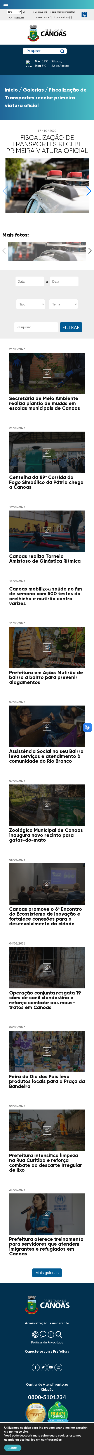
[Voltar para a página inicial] (47, 41)
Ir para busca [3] (44, 17)
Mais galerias (47, 1273)
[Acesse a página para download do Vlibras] (84, 14)
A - (24, 12)
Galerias (33, 90)
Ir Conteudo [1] (40, 12)
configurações (51, 1440)
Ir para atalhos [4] (63, 17)
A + (10, 18)
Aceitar (13, 1448)
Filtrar (71, 327)
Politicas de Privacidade (47, 1342)
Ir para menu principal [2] (62, 12)
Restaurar (19, 18)
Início (11, 90)
